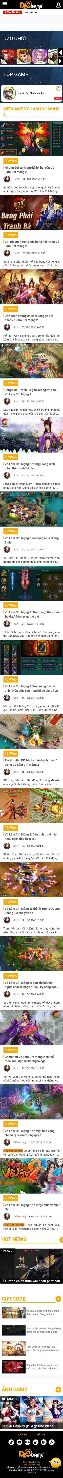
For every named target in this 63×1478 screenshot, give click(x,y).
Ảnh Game (14, 1389)
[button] (60, 61)
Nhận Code (39, 1313)
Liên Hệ (22, 1434)
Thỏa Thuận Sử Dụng (31, 1465)
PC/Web (7, 1251)
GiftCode (14, 1299)
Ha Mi (16, 179)
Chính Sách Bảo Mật (31, 1462)
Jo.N (15, 327)
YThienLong (19, 1142)
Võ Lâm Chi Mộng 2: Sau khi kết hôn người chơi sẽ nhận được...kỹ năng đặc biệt (30, 987)
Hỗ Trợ (41, 1434)
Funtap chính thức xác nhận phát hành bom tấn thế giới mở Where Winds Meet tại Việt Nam (33, 1281)
